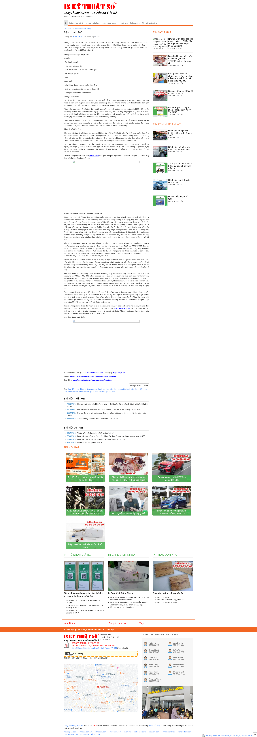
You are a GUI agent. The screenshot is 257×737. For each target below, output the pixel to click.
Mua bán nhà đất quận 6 (87, 443)
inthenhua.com (100, 732)
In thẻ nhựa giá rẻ (76, 23)
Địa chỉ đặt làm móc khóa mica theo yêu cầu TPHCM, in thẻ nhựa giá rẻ (105, 410)
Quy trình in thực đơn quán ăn (168, 593)
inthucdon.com (115, 732)
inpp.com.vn (84, 734)
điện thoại (134, 389)
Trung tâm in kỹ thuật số (73, 726)
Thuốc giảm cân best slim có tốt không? (93, 433)
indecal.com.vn (140, 732)
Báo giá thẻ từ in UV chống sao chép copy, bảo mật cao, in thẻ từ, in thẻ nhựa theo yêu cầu (180, 77)
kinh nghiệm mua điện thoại (91, 389)
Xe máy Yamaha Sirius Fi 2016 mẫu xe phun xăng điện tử (180, 165)
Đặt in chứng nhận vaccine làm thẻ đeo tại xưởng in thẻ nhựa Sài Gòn (83, 594)
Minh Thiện (78, 37)
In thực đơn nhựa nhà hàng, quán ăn (169, 600)
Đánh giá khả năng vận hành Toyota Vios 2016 (179, 148)
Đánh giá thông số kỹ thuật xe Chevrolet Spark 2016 (180, 133)
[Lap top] (230, 735)
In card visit (123, 23)
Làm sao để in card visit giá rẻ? (122, 607)
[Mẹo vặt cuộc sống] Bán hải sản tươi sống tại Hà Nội (98, 439)
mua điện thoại (124, 389)
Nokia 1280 (94, 156)
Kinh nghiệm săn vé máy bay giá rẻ (128, 513)
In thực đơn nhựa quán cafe (166, 602)
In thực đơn (134, 23)
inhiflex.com (95, 734)
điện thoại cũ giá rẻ (86, 392)
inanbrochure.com (185, 732)
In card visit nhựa (92, 23)
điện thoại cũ (73, 392)
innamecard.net (169, 732)
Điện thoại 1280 (119, 373)
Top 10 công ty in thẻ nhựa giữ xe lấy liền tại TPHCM (85, 478)
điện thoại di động (122, 308)
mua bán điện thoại (110, 389)
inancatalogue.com (71, 734)
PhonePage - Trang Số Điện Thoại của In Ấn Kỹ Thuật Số (179, 109)
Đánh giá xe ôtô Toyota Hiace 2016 (179, 181)
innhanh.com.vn (86, 732)
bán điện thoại (73, 389)
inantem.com (154, 732)
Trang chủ (67, 28)
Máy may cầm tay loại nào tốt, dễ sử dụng (85, 545)
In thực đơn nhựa (109, 23)
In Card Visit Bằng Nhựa (120, 593)
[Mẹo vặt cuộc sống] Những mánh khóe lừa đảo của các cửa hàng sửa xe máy (108, 436)
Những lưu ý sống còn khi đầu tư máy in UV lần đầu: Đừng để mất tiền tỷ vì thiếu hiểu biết (112, 404)
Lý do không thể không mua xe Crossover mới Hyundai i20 (171, 512)
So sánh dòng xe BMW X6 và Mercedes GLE (95, 419)
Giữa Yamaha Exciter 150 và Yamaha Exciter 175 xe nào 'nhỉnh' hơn (85, 512)
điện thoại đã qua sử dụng (105, 392)
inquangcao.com (70, 732)
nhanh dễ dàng (154, 726)
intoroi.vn (127, 732)
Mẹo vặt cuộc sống (149, 23)
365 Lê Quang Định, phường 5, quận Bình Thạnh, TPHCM (94, 648)
